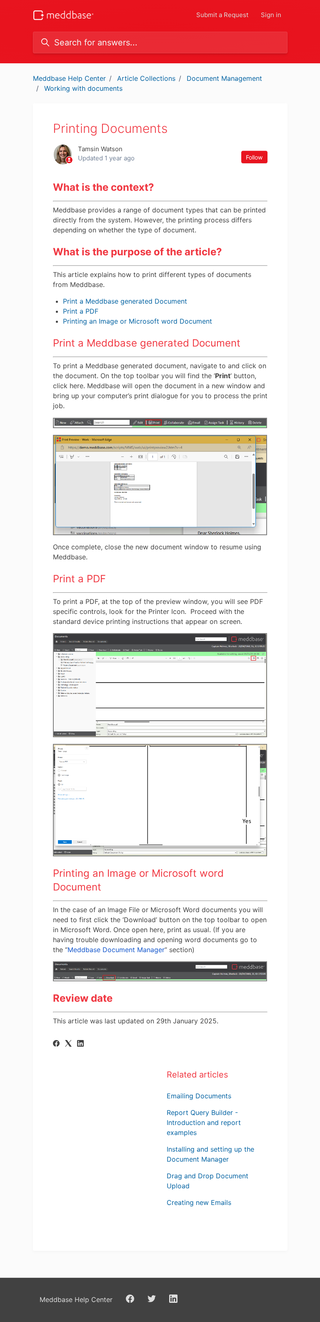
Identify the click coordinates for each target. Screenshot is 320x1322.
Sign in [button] (271, 15)
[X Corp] (68, 1044)
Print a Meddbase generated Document (125, 301)
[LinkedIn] (80, 1044)
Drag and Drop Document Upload (207, 1181)
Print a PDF (80, 311)
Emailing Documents (199, 1096)
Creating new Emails (199, 1202)
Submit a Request (222, 15)
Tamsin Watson (100, 149)
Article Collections (146, 78)
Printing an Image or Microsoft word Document (137, 321)
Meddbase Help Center (69, 78)
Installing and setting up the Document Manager (210, 1154)
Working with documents (83, 88)
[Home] (63, 15)
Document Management (224, 78)
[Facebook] (56, 1044)
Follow (254, 157)
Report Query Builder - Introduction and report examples (204, 1122)
